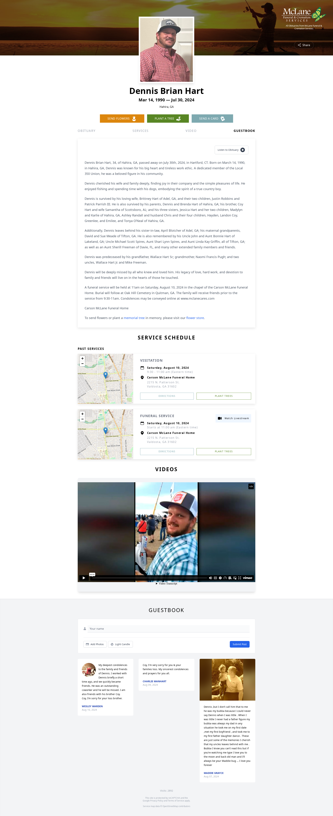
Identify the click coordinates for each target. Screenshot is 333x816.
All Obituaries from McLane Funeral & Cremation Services (304, 27)
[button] (105, 375)
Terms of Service (176, 800)
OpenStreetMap (170, 806)
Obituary (86, 131)
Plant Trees (224, 396)
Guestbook (244, 131)
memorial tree (134, 318)
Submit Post (240, 644)
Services (141, 131)
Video (191, 131)
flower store (195, 318)
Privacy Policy (156, 800)
